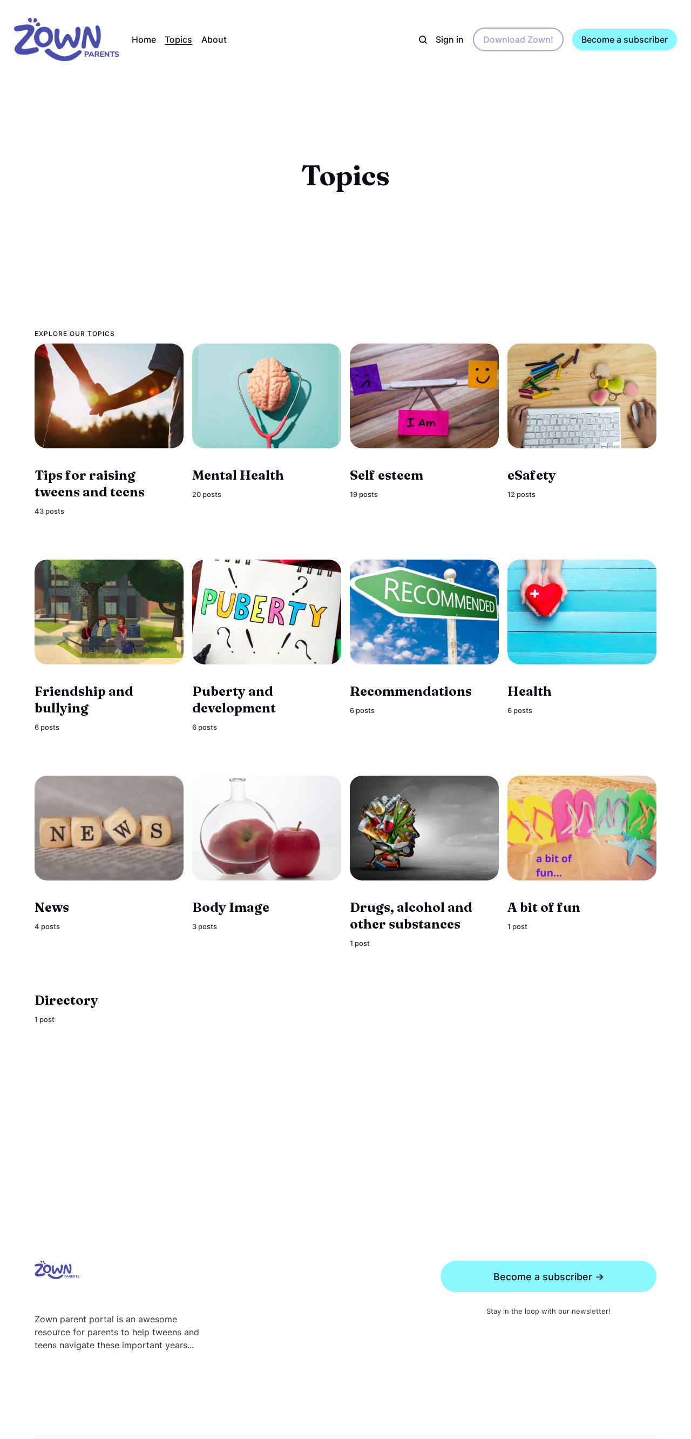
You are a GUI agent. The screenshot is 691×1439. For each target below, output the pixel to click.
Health (529, 692)
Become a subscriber (624, 39)
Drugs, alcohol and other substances (411, 915)
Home (144, 39)
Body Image (230, 907)
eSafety (531, 475)
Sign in (450, 39)
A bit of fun (543, 907)
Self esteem (386, 475)
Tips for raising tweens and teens (90, 484)
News (52, 907)
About (214, 39)
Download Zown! (518, 39)
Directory (66, 1000)
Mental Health (238, 475)
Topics (178, 39)
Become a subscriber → (548, 1276)
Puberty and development (234, 700)
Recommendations (411, 692)
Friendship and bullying (84, 699)
